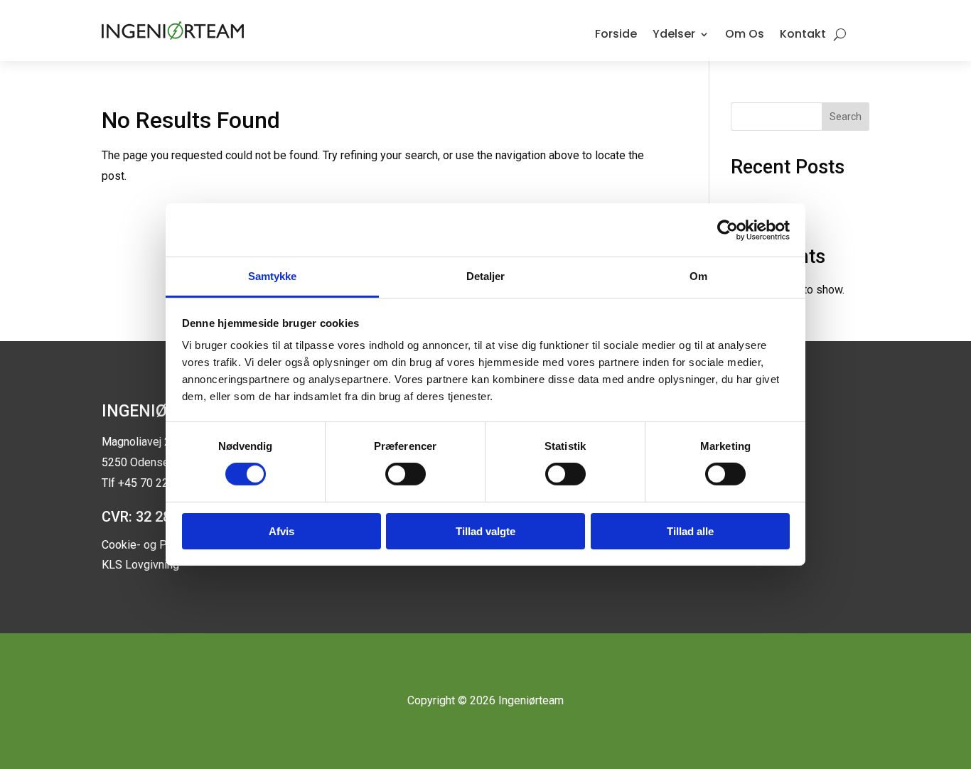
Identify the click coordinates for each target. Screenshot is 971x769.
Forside (616, 34)
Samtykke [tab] (272, 276)
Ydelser (674, 34)
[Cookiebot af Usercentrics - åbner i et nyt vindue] (727, 229)
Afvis (281, 531)
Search (846, 116)
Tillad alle (690, 531)
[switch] (405, 474)
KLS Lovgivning (140, 564)
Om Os (744, 34)
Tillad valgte (485, 531)
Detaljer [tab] (485, 276)
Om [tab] (698, 276)
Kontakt (803, 34)
